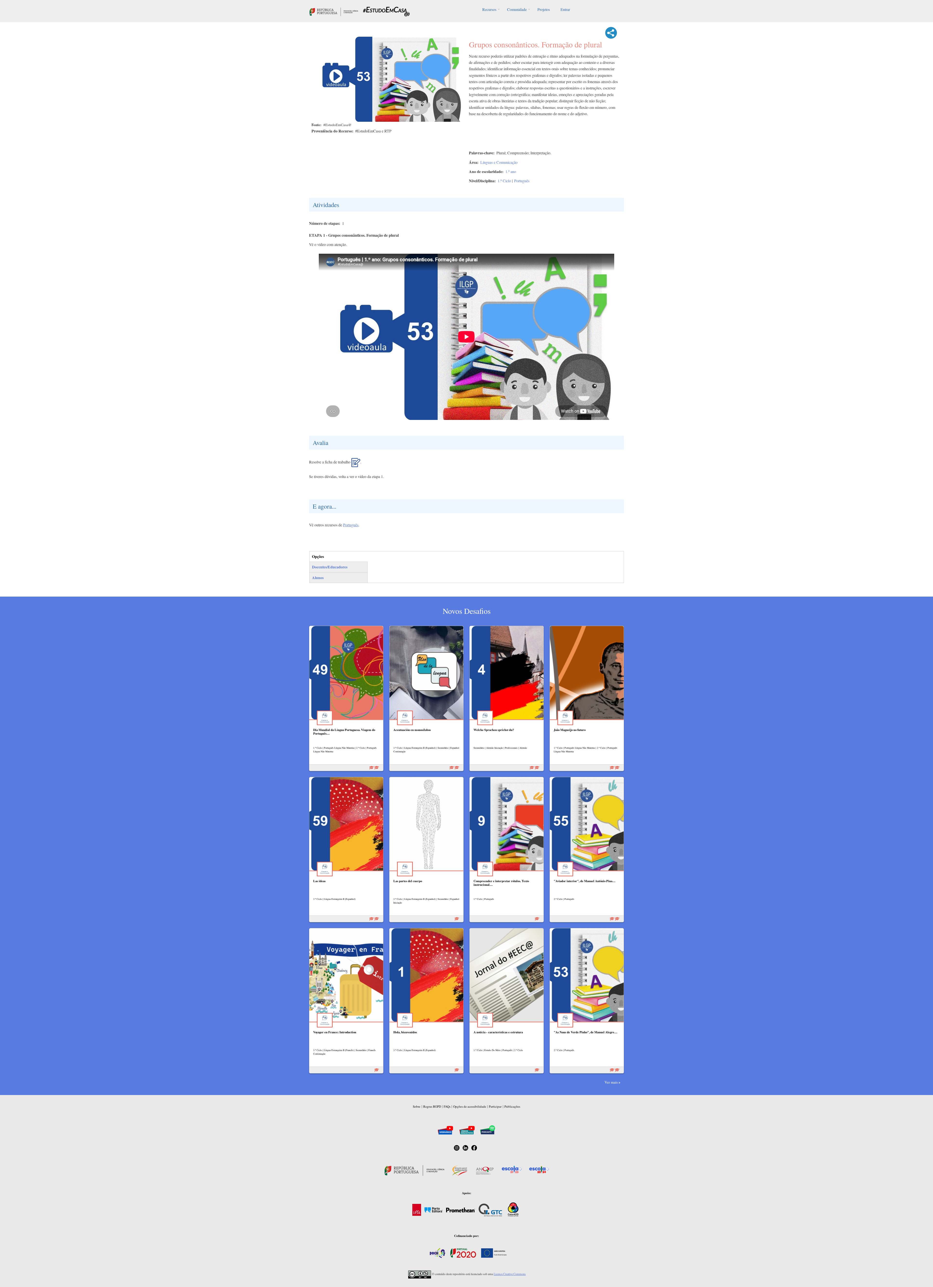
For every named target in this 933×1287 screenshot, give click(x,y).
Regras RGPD (432, 1106)
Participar (495, 1106)
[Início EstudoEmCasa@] (334, 11)
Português (521, 180)
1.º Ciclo (504, 180)
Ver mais (611, 1082)
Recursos (489, 9)
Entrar (565, 9)
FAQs (447, 1106)
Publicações (512, 1106)
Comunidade (517, 9)
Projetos (543, 9)
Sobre (416, 1106)
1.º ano (510, 171)
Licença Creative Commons (510, 1274)
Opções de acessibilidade (469, 1106)
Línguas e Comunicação (499, 162)
